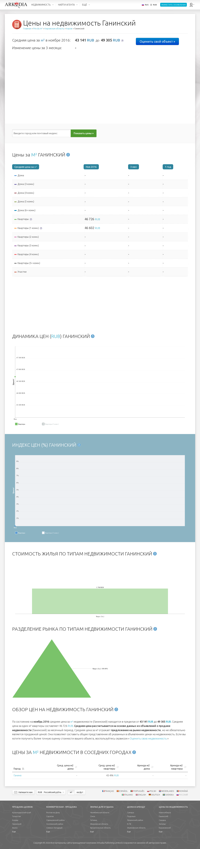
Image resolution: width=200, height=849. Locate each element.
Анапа (14, 828)
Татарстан (16, 816)
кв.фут (80, 792)
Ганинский (16, 824)
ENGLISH (142, 795)
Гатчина (93, 820)
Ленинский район (135, 820)
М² (34, 154)
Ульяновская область (136, 828)
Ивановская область (99, 824)
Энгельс (162, 824)
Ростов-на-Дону (53, 812)
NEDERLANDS (167, 791)
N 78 (129, 824)
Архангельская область (100, 828)
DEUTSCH (155, 795)
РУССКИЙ (183, 795)
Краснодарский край (21, 812)
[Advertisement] (100, 304)
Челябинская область (99, 812)
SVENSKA (169, 795)
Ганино (18, 775)
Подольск (131, 816)
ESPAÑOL (123, 791)
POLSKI (153, 791)
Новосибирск (165, 812)
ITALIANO (128, 795)
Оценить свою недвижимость (148, 738)
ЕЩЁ (84, 4)
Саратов (50, 816)
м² (43, 40)
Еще (14, 832)
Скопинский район (54, 824)
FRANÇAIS (109, 791)
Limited (109, 843)
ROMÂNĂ (183, 791)
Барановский (165, 828)
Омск (92, 816)
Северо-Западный (54, 828)
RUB (90, 40)
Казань (15, 820)
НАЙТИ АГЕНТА (66, 4)
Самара (130, 812)
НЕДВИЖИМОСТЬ (41, 4)
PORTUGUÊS (138, 791)
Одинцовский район (55, 820)
